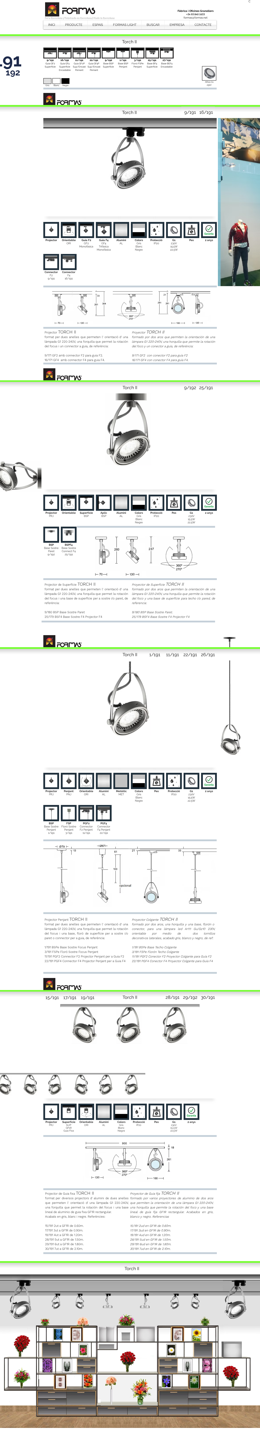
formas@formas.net (195, 17)
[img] (47, 84)
